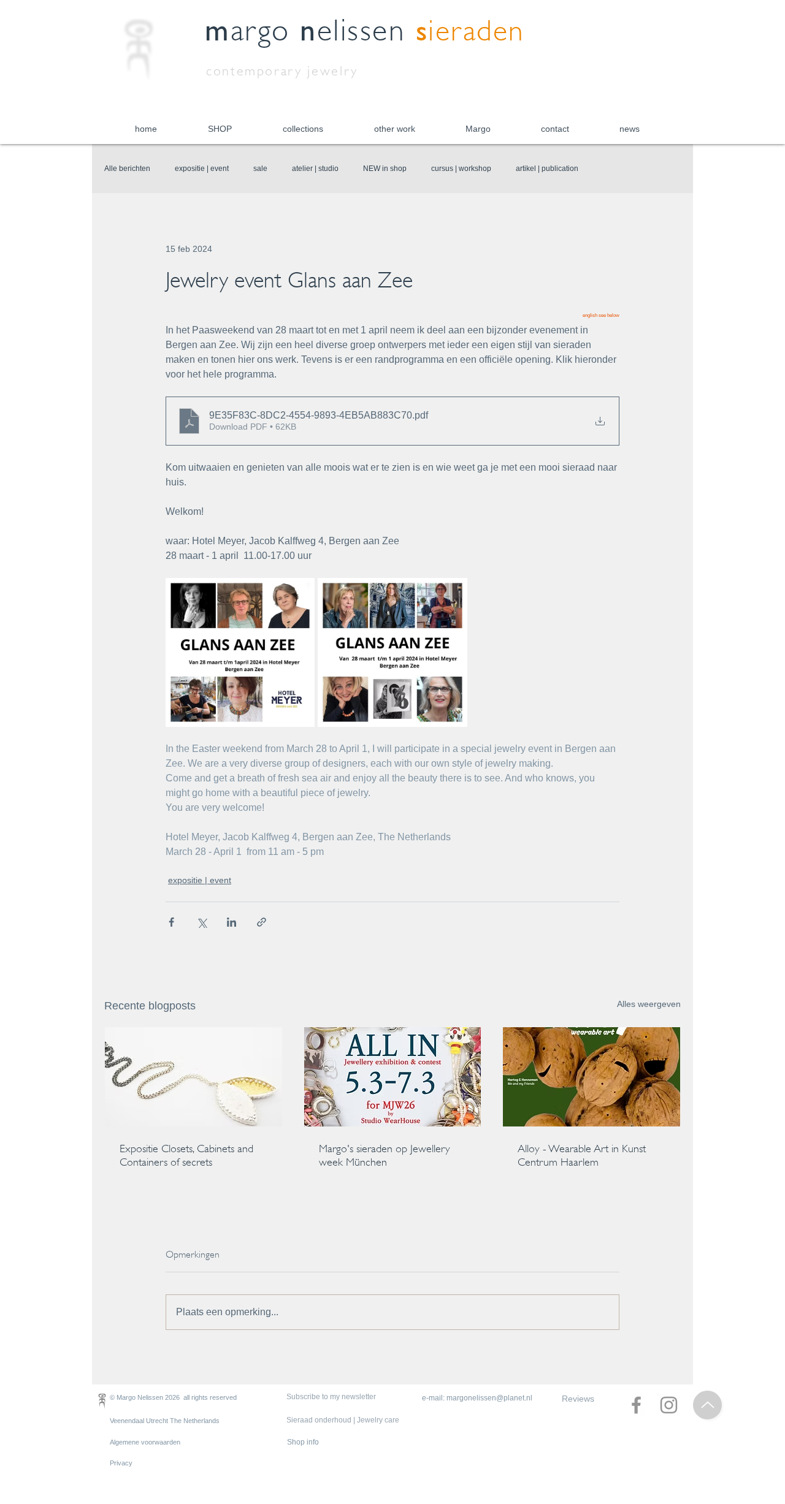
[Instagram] (668, 1405)
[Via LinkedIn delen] (231, 922)
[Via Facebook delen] (171, 922)
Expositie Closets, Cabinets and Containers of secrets (186, 1155)
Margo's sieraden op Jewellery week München (384, 1155)
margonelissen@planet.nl (489, 1398)
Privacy (121, 1463)
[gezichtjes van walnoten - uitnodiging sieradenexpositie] (591, 1076)
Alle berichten (127, 168)
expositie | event (202, 168)
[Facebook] (636, 1405)
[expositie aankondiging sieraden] (392, 1076)
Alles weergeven (649, 1004)
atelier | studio (315, 168)
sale (260, 168)
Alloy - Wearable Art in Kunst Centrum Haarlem (582, 1155)
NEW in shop (385, 168)
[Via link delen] (261, 922)
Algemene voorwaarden (145, 1442)
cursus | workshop (461, 168)
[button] (219, 129)
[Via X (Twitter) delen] (201, 922)
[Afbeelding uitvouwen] (240, 652)
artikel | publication (547, 168)
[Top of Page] (707, 1405)
